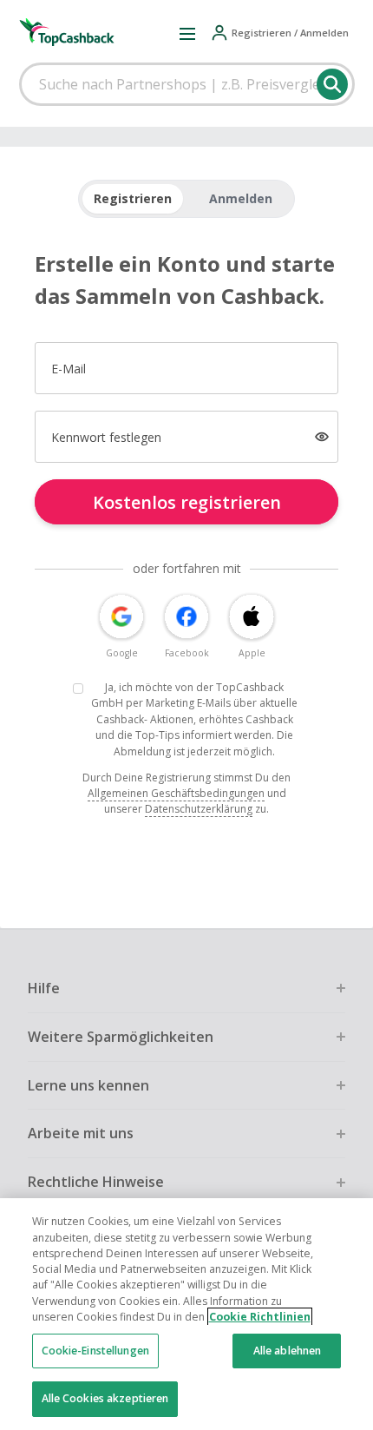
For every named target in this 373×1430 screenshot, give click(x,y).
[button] (187, 33)
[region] (186, 1314)
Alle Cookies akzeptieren (105, 1398)
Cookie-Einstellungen (95, 1350)
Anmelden (240, 198)
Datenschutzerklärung (198, 808)
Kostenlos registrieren (187, 502)
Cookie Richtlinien (260, 1316)
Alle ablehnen (287, 1350)
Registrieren (133, 198)
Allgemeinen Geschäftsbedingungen (176, 793)
